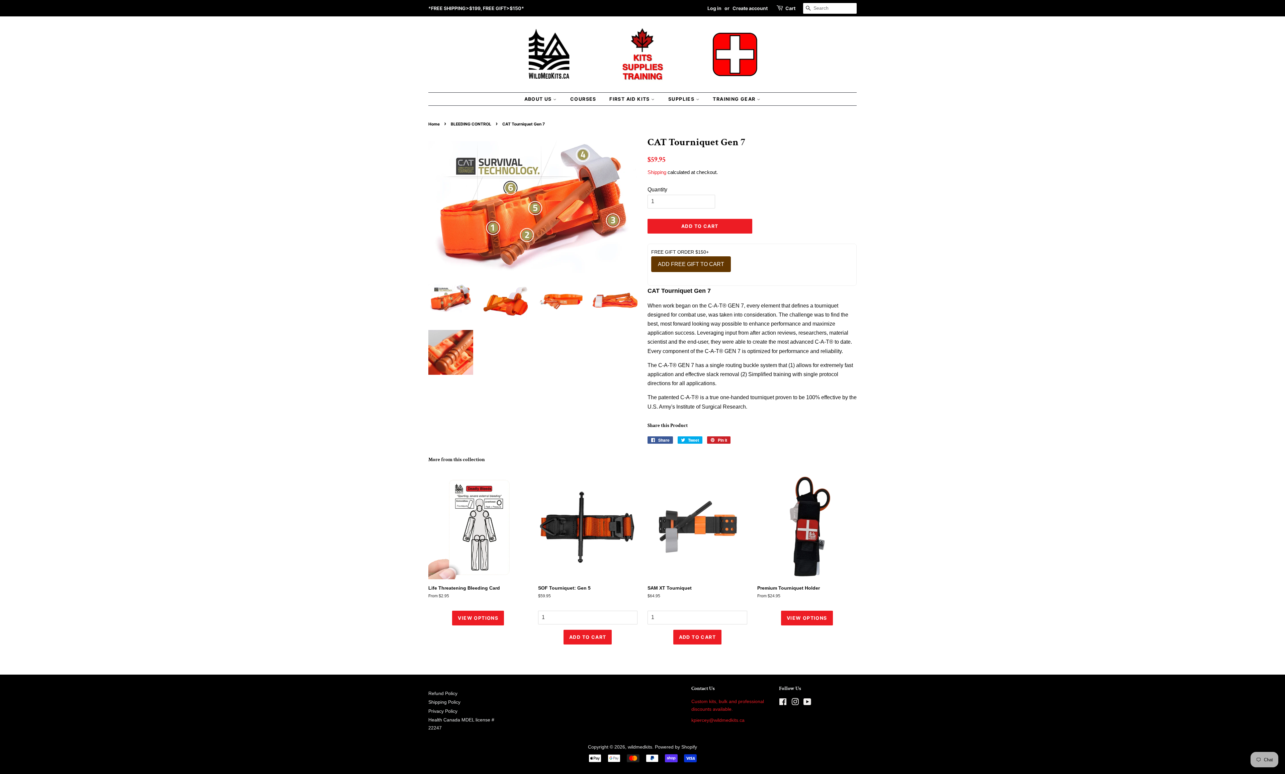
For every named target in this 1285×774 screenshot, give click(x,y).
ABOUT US (538, 99)
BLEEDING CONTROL (471, 123)
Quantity (657, 189)
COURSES (583, 99)
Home (434, 123)
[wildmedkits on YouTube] (807, 703)
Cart (790, 8)
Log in (714, 8)
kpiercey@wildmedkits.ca (718, 720)
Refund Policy (442, 693)
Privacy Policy (442, 711)
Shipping (657, 172)
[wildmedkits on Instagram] (795, 703)
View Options (478, 618)
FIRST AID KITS (630, 99)
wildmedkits (640, 747)
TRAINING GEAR (735, 99)
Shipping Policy (444, 702)
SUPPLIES (682, 99)
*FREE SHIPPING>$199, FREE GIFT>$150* (476, 8)
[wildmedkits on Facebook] (783, 703)
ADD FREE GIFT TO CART (691, 264)
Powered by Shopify (676, 747)
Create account (750, 8)
